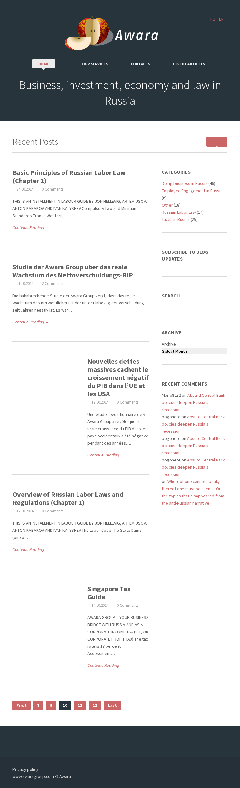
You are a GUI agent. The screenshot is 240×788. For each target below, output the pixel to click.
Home (43, 64)
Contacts (140, 64)
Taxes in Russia (176, 219)
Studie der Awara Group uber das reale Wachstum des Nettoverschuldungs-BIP (72, 270)
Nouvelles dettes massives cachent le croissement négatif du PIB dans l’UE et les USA (118, 377)
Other (167, 205)
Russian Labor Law (179, 212)
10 (65, 705)
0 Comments (52, 189)
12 (95, 705)
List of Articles (189, 64)
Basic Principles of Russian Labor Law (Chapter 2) (69, 176)
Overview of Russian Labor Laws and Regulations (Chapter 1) (67, 498)
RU (212, 19)
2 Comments (52, 283)
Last (112, 705)
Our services (95, 64)
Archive (169, 344)
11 (80, 705)
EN (221, 19)
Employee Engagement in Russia (192, 190)
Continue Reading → (30, 227)
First (22, 705)
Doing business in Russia (185, 183)
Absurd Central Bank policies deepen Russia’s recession (193, 402)
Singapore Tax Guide (109, 592)
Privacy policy (25, 769)
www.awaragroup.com (33, 776)
